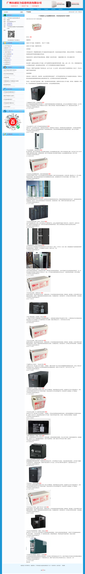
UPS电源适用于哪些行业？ (9, 103)
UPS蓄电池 (6, 58)
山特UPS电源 (7, 46)
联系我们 (61, 9)
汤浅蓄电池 (6, 64)
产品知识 (46, 9)
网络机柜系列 (7, 60)
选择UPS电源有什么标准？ (9, 95)
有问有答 (53, 9)
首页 (24, 9)
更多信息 (28, 562)
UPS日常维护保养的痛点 (8, 73)
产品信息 (32, 9)
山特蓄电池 (6, 62)
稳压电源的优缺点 (7, 84)
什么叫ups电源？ (7, 106)
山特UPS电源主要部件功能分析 (9, 70)
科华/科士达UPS (7, 50)
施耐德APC (6, 48)
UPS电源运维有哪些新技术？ (9, 92)
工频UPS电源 (7, 52)
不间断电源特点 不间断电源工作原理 (11, 81)
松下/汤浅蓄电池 (7, 54)
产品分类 (39, 9)
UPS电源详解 (6, 77)
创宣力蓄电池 (7, 56)
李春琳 (63, 565)
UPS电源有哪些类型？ (8, 99)
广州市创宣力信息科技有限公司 (32, 107)
